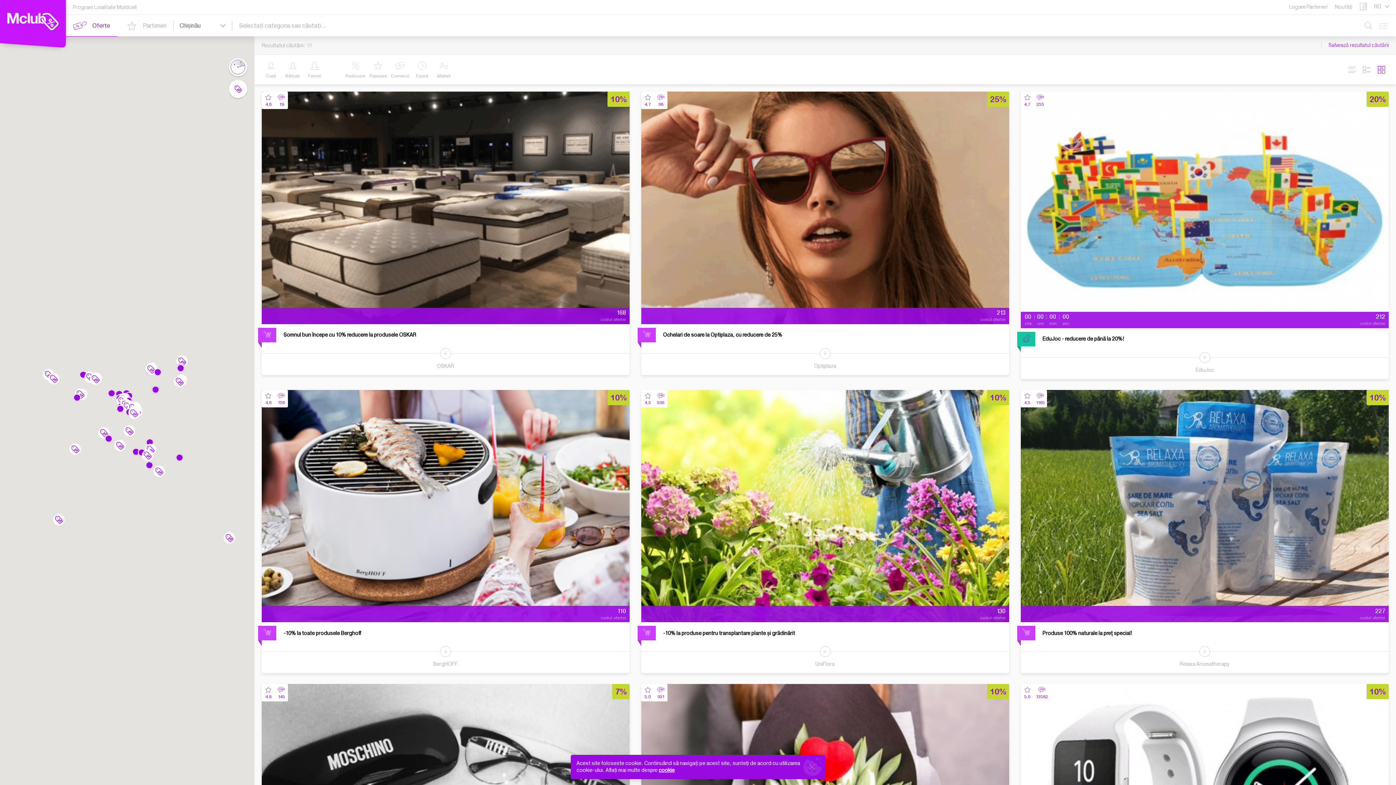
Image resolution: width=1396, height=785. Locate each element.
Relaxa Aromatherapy (1204, 664)
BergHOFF (445, 664)
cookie (667, 770)
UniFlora (825, 664)
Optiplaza (825, 366)
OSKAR (445, 366)
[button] (150, 442)
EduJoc (1205, 370)
